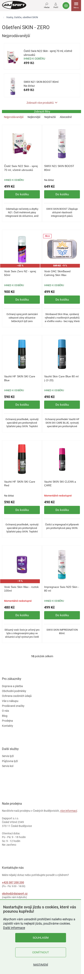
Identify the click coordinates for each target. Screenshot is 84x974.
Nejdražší (50, 117)
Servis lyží (8, 756)
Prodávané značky (13, 705)
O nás (5, 710)
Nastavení (40, 964)
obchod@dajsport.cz (15, 893)
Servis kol (7, 766)
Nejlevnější (34, 117)
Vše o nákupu (10, 701)
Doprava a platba (12, 686)
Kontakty (7, 725)
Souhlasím (41, 937)
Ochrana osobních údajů (17, 695)
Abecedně (66, 117)
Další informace (14, 928)
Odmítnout (40, 952)
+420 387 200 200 (13, 882)
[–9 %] (22, 564)
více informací (68, 810)
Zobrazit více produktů (40, 102)
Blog (4, 715)
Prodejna (7, 720)
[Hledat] (47, 5)
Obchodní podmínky (14, 691)
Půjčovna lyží (10, 761)
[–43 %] (22, 249)
